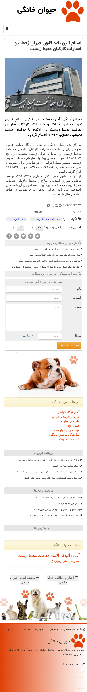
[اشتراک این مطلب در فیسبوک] (30, 235)
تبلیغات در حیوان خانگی (72, 677)
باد (72, 555)
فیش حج (73, 425)
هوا (64, 561)
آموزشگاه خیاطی (68, 412)
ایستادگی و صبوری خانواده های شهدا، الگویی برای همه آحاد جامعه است (49, 460)
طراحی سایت (70, 421)
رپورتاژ (57, 561)
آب (76, 555)
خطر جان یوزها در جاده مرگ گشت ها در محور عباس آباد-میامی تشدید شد (48, 472)
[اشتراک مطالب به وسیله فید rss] (9, 235)
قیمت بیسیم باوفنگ (66, 430)
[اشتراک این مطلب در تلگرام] (38, 235)
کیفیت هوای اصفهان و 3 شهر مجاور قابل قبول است (57, 509)
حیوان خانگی (36, 9)
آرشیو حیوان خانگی (75, 682)
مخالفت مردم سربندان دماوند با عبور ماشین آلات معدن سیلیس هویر (49, 261)
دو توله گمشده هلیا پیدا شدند (67, 466)
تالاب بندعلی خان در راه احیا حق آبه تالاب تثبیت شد (57, 249)
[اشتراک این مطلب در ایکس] (23, 235)
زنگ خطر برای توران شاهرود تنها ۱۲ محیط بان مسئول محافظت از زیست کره (46, 267)
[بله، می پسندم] (39, 227)
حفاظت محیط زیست (46, 219)
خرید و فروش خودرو (65, 416)
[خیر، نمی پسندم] (20, 227)
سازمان (73, 561)
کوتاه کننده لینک (69, 439)
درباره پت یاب (77, 671)
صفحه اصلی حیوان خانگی (23, 580)
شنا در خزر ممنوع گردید (70, 503)
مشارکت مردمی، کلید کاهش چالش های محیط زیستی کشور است (52, 478)
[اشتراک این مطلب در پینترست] (16, 235)
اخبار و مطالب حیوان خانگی (61, 580)
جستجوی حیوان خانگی (73, 688)
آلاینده (54, 555)
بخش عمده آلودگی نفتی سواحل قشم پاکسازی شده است (55, 255)
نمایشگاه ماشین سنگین (64, 434)
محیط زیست (16, 219)
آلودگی (64, 555)
